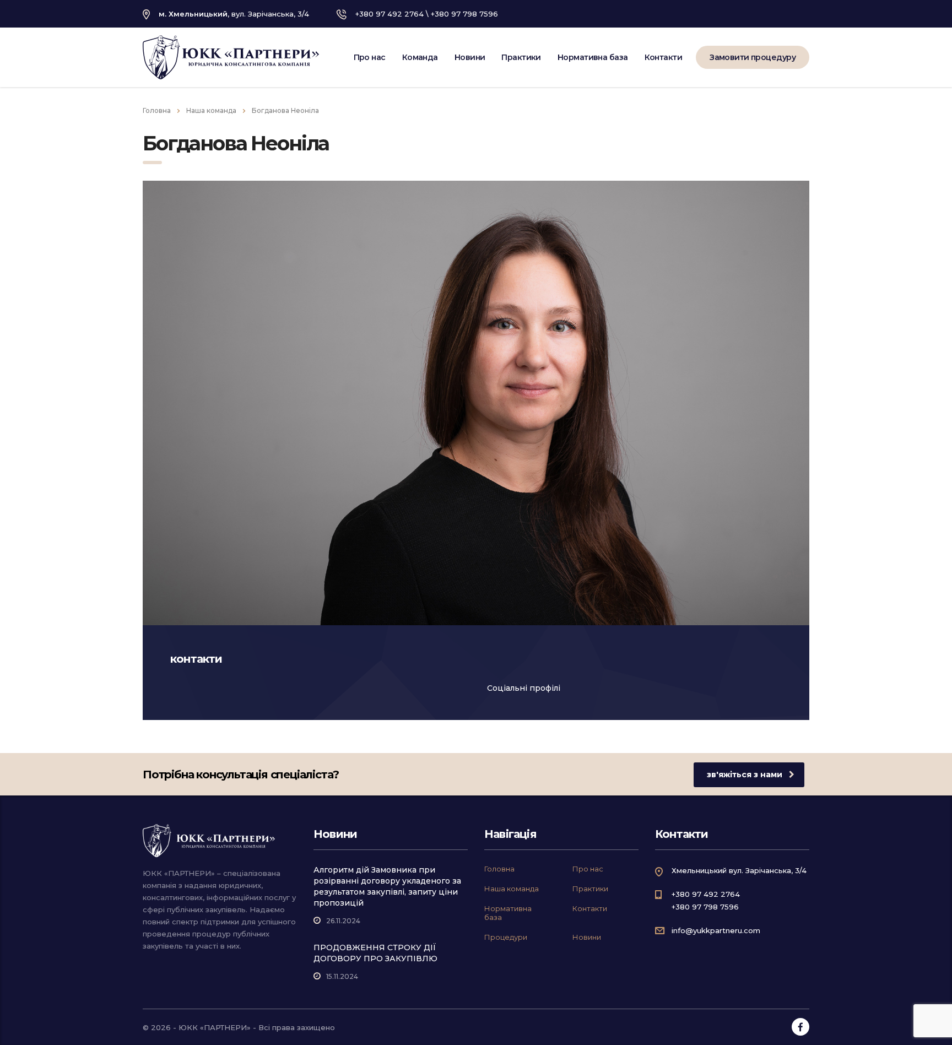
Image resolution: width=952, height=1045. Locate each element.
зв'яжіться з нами (744, 774)
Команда (420, 57)
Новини (470, 57)
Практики (521, 57)
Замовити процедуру (753, 57)
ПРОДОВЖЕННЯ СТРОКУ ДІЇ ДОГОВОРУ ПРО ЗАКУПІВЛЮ (375, 953)
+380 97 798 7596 (464, 13)
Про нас (370, 57)
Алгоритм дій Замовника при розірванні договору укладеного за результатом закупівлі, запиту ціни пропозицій (387, 886)
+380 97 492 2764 (389, 13)
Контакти (664, 57)
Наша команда (511, 888)
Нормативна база (593, 57)
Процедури (505, 937)
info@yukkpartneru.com (716, 930)
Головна (157, 110)
